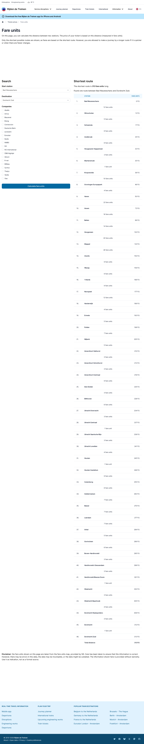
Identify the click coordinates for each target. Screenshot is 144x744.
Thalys (6, 171)
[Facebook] (119, 739)
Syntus (7, 168)
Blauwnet (7, 117)
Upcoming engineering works (50, 719)
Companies (7, 106)
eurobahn (7, 132)
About (130, 9)
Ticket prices (12, 22)
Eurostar (7, 135)
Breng (6, 121)
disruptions (6, 2)
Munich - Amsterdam (119, 719)
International (103, 9)
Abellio (6, 110)
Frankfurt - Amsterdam (119, 723)
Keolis (6, 139)
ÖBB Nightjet (9, 153)
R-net (6, 160)
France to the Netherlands (85, 719)
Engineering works (10, 723)
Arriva (6, 114)
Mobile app (6, 711)
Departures (76, 9)
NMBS (6, 142)
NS (5, 146)
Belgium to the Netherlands (85, 711)
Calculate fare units (36, 186)
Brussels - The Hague (119, 711)
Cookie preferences (34, 740)
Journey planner (62, 9)
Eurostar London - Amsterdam (87, 723)
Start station (7, 86)
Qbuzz (6, 157)
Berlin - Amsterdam (118, 715)
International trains (46, 715)
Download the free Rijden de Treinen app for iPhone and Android (33, 16)
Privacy (22, 740)
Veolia (6, 175)
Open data (14, 740)
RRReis (7, 164)
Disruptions (6, 719)
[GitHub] (139, 739)
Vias (6, 178)
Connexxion (8, 124)
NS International (10, 150)
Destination (7, 96)
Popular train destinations (86, 706)
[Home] (3, 22)
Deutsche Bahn (10, 128)
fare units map (63, 654)
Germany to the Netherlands (86, 715)
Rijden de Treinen (21, 738)
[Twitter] (114, 739)
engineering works (18, 2)
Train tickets (89, 9)
